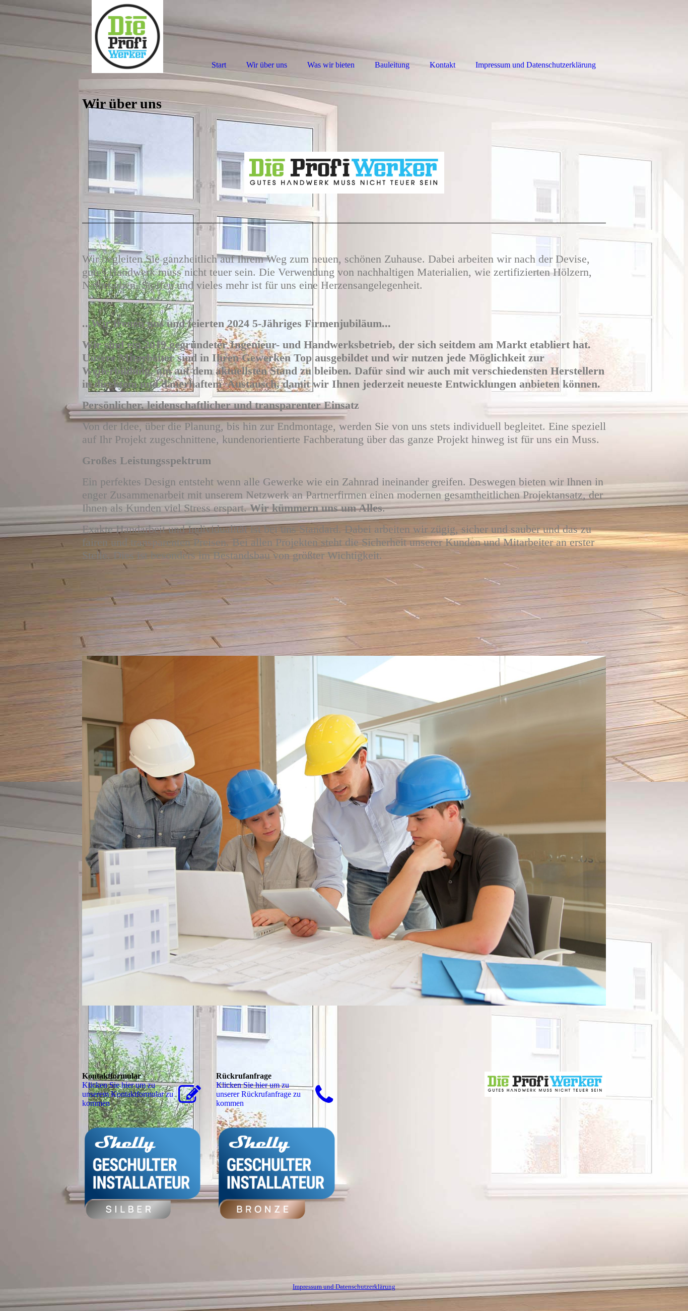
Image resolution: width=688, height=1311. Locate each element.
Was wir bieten (331, 64)
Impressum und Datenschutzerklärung (344, 1286)
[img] (127, 36)
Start (219, 64)
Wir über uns (266, 64)
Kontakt (442, 64)
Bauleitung (392, 64)
